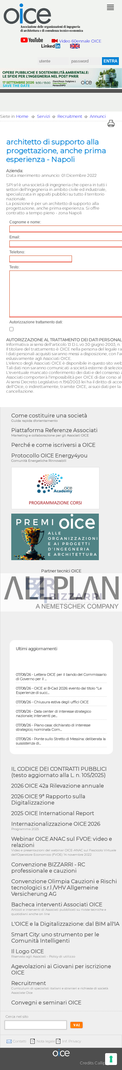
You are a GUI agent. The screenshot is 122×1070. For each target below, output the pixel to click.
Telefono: (17, 252)
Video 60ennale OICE (80, 41)
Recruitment (70, 116)
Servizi (43, 116)
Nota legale (46, 1041)
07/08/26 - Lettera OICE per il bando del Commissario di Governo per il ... (61, 673)
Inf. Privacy (71, 1041)
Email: (14, 237)
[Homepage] (43, 17)
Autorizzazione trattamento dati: (36, 322)
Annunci (98, 116)
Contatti (19, 1041)
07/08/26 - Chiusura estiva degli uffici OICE (52, 698)
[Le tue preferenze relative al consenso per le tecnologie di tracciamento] (111, 1059)
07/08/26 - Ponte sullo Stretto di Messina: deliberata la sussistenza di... (61, 737)
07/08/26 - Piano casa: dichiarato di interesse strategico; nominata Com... (53, 723)
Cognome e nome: (25, 222)
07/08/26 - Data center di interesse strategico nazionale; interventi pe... (53, 710)
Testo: (14, 267)
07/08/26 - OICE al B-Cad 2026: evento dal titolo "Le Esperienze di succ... (59, 687)
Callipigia (103, 1063)
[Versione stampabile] (111, 123)
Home (22, 116)
